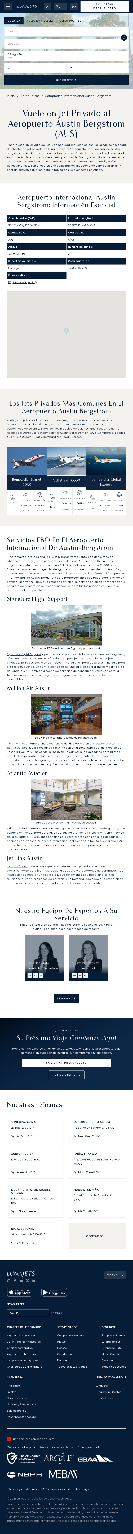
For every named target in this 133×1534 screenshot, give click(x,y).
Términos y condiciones (22, 1489)
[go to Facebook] (15, 1280)
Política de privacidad (56, 1489)
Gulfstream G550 (66, 480)
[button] (60, 6)
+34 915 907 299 (87, 1211)
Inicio (11, 96)
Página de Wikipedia (21, 282)
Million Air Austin (18, 743)
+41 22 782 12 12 (66, 1074)
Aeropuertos (29, 96)
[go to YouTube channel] (21, 1280)
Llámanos (66, 998)
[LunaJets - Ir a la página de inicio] (27, 6)
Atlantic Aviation (18, 828)
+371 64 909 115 (24, 1242)
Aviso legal (82, 1489)
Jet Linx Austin (17, 866)
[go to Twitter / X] (27, 1280)
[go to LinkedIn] (33, 1280)
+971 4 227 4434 (25, 1211)
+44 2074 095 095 (89, 1136)
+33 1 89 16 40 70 (88, 1172)
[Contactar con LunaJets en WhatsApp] (74, 6)
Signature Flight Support (24, 654)
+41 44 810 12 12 (25, 1172)
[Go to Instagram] (8, 1280)
